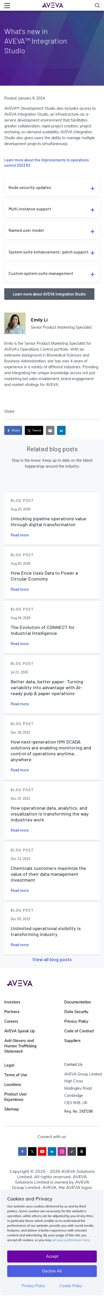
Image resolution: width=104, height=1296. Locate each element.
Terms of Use (15, 1075)
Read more (20, 535)
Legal (9, 1065)
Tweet (36, 430)
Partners (11, 1011)
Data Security (76, 1011)
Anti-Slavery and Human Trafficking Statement (20, 1046)
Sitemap (11, 1109)
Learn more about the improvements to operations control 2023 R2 (46, 163)
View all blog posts (52, 959)
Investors (12, 1002)
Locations (12, 1084)
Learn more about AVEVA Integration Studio (49, 294)
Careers (11, 1021)
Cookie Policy (70, 1285)
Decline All (52, 1271)
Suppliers (72, 1040)
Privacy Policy (33, 1285)
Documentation (77, 1002)
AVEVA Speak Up (19, 1031)
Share (15, 430)
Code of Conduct (79, 1031)
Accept (52, 1256)
